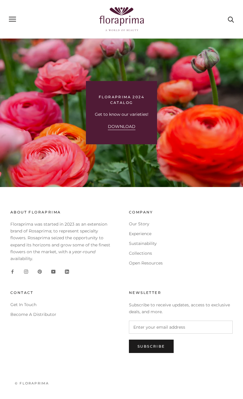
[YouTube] (53, 271)
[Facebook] (12, 271)
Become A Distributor (33, 314)
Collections (140, 253)
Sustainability (143, 243)
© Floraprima (32, 383)
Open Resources (146, 263)
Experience (140, 233)
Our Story (139, 224)
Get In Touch (23, 304)
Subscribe (151, 346)
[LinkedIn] (67, 271)
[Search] (231, 19)
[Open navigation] (12, 19)
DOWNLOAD (121, 126)
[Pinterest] (40, 271)
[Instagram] (26, 271)
